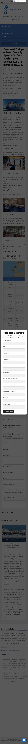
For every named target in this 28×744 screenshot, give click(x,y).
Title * (4, 347)
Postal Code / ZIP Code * (9, 391)
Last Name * (6, 359)
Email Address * (7, 340)
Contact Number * (7, 404)
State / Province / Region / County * (11, 385)
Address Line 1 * (7, 366)
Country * (5, 397)
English (17, 1)
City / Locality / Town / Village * (10, 378)
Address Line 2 (6, 372)
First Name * (6, 353)
